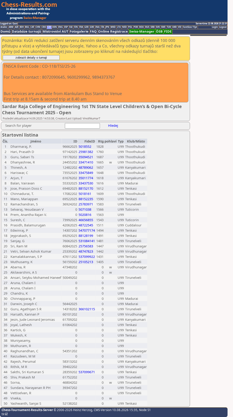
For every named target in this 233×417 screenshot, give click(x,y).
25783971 (86, 204)
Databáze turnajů (26, 31)
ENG (60, 27)
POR (136, 27)
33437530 (86, 183)
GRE (92, 27)
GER (86, 27)
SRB (152, 27)
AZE (16, 27)
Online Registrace (113, 31)
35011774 (86, 178)
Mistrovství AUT (55, 31)
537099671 (87, 372)
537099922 (87, 256)
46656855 (86, 220)
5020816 (85, 214)
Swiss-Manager (141, 31)
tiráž (5, 414)
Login (215, 27)
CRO (44, 27)
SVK (158, 27)
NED (124, 27)
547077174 (87, 230)
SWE (163, 27)
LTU (119, 27)
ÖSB (159, 31)
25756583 (86, 246)
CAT (32, 27)
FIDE (168, 31)
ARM (11, 27)
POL (130, 27)
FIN (76, 27)
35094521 (86, 157)
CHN (37, 27)
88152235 (86, 199)
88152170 (86, 188)
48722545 (86, 225)
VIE (179, 27)
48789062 (86, 167)
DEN (54, 27)
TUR (169, 27)
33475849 (86, 172)
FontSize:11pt (190, 27)
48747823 (86, 251)
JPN (107, 27)
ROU (141, 27)
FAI (71, 27)
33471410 (86, 162)
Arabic (3, 27)
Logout (223, 27)
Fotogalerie (79, 31)
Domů (5, 31)
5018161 (85, 193)
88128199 (86, 235)
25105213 (86, 261)
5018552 (85, 146)
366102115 (87, 309)
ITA (102, 27)
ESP (66, 27)
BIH (22, 27)
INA (97, 27)
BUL (27, 27)
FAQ (93, 31)
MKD (113, 27)
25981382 (86, 151)
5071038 (85, 209)
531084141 (87, 240)
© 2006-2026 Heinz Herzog (72, 410)
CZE (49, 27)
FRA (81, 27)
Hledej (113, 125)
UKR (174, 27)
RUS (147, 27)
